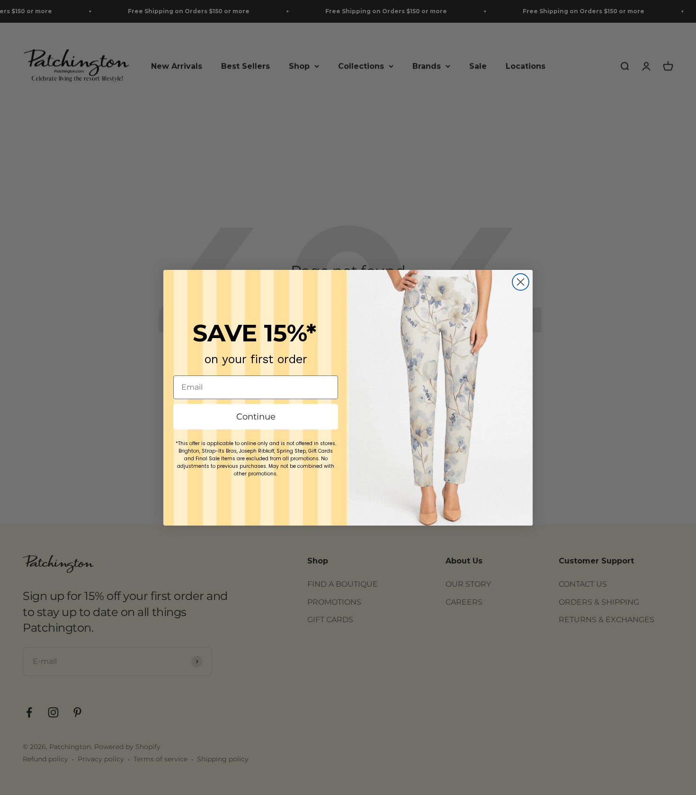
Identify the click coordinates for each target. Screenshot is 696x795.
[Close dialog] (520, 282)
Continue (256, 416)
